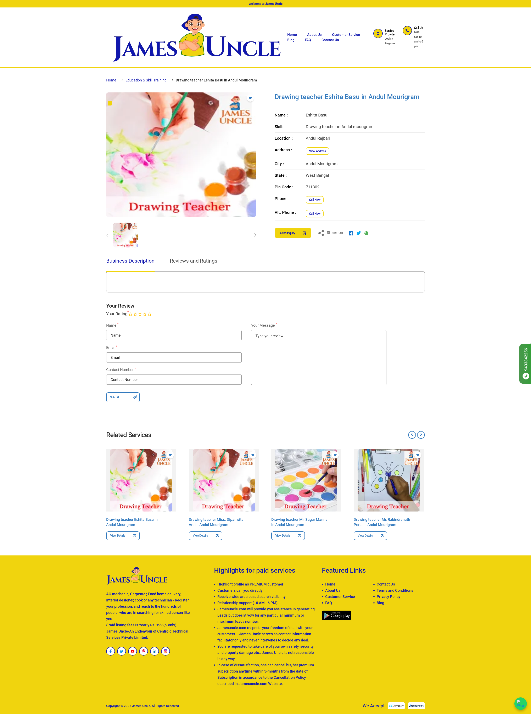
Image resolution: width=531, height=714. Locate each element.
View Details (117, 535)
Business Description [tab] (130, 261)
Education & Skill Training (146, 80)
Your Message (264, 325)
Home (292, 35)
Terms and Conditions (395, 590)
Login (388, 38)
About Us (314, 35)
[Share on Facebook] (351, 233)
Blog (291, 40)
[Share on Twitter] (359, 233)
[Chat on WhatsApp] (520, 703)
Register (390, 43)
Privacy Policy (388, 596)
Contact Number (121, 369)
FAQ (308, 40)
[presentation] (107, 235)
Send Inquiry (287, 233)
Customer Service (346, 35)
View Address (317, 151)
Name (112, 325)
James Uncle (141, 706)
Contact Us (330, 40)
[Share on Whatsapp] (366, 233)
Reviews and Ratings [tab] (193, 261)
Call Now (314, 200)
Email (111, 347)
